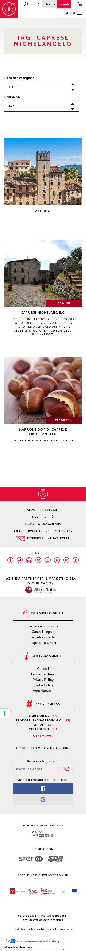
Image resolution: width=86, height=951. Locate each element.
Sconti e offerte (43, 637)
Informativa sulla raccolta (18, 947)
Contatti (43, 669)
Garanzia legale (43, 632)
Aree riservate (43, 691)
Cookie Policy (42, 685)
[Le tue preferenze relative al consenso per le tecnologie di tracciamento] (4, 713)
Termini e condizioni (43, 626)
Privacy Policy (43, 680)
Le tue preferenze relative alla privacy (37, 941)
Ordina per (12, 97)
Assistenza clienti (43, 674)
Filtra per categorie (19, 78)
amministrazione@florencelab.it (43, 919)
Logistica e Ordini (43, 643)
